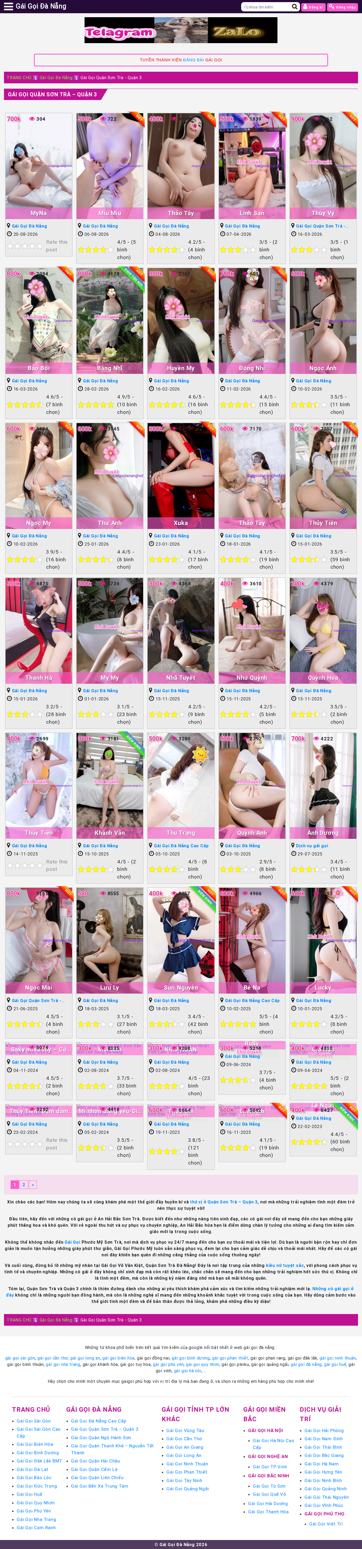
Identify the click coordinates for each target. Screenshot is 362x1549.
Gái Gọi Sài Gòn (34, 1421)
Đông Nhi (252, 368)
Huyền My (181, 368)
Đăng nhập (345, 7)
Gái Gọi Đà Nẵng (56, 77)
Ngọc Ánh (323, 368)
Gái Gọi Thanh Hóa (268, 1512)
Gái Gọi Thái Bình (323, 1447)
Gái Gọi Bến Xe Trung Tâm (99, 1486)
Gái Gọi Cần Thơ (184, 1439)
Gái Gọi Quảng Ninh (325, 1489)
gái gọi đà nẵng (306, 1364)
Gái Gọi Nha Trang (36, 1519)
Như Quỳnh (252, 677)
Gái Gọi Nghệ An (268, 1456)
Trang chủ (31, 1409)
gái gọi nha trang (63, 1364)
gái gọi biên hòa (118, 1358)
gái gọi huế (335, 1364)
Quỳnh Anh (252, 832)
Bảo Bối (39, 368)
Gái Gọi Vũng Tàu (185, 1430)
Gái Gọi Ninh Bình (323, 1480)
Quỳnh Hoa (323, 677)
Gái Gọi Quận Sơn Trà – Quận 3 (104, 1429)
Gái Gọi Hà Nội (265, 1430)
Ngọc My (38, 523)
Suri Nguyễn (181, 987)
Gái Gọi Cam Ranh (36, 1527)
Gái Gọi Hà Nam (321, 1464)
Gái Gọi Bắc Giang (324, 1455)
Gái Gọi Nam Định (323, 1439)
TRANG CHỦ (19, 77)
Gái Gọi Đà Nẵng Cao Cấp (181, 845)
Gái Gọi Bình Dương (38, 1453)
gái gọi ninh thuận (338, 1358)
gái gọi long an (85, 1358)
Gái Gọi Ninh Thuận (187, 1464)
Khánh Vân (110, 832)
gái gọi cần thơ (52, 1358)
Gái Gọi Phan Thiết (186, 1472)
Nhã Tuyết (180, 677)
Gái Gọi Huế (29, 1494)
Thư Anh (110, 523)
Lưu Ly (109, 987)
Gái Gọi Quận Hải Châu (95, 1461)
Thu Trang (181, 832)
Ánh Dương (323, 832)
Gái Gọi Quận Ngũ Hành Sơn (101, 1438)
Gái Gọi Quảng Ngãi (187, 1489)
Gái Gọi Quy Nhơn (36, 1503)
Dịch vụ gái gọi (312, 845)
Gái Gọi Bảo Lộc (34, 1477)
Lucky (323, 987)
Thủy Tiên (323, 523)
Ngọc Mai (38, 987)
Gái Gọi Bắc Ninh (268, 1476)
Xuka (181, 523)
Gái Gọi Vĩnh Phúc (323, 1505)
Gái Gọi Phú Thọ (324, 1514)
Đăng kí (316, 7)
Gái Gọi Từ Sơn (269, 1486)
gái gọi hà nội (187, 1370)
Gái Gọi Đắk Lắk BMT (39, 1461)
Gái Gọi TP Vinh (270, 1467)
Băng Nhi (110, 368)
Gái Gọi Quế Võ (269, 1494)
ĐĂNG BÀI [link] (193, 60)
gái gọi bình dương (191, 1358)
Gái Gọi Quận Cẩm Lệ (94, 1469)
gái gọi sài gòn (20, 1358)
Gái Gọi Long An (184, 1455)
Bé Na (252, 987)
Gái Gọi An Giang (185, 1447)
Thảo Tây (181, 213)
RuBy (252, 1043)
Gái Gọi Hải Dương (268, 1503)
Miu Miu (110, 213)
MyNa (39, 213)
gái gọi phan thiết (230, 1358)
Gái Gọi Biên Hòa (35, 1444)
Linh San (252, 213)
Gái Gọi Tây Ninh (184, 1480)
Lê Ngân (323, 1105)
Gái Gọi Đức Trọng (37, 1486)
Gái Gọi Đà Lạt (32, 1469)
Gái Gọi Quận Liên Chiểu (97, 1477)
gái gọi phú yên (168, 1364)
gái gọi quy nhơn (202, 1364)
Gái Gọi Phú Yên (34, 1511)
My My (110, 677)
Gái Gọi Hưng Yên (323, 1472)
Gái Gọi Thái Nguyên (326, 1497)
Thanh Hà (38, 677)
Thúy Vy (323, 213)
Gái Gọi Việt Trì (326, 1524)
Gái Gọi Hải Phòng (324, 1430)
